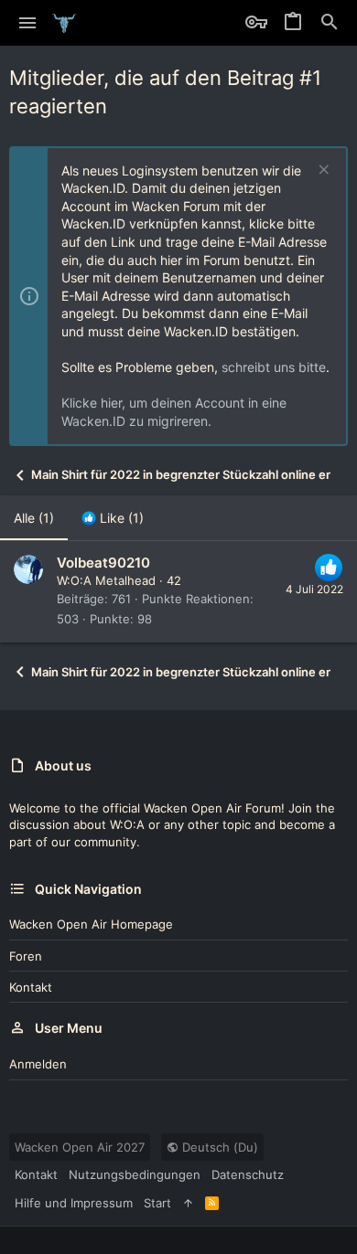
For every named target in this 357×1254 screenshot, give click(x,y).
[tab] (112, 518)
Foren (25, 956)
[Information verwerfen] (321, 171)
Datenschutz (247, 1174)
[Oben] (188, 1203)
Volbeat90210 (103, 562)
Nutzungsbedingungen (134, 1174)
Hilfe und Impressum (74, 1203)
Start (157, 1203)
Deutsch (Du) (218, 1147)
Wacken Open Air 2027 (80, 1147)
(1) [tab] (34, 518)
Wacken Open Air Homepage (91, 924)
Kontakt (30, 987)
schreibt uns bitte (274, 367)
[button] (28, 22)
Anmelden (38, 1064)
